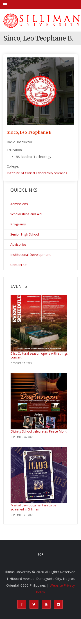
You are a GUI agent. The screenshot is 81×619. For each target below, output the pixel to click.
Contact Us (18, 264)
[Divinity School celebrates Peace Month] (39, 401)
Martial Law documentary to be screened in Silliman (33, 507)
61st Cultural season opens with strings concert (39, 355)
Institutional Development (30, 254)
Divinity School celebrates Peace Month (39, 431)
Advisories (18, 244)
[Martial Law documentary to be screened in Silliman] (39, 475)
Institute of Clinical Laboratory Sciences (37, 173)
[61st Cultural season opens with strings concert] (39, 323)
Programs (18, 224)
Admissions (19, 204)
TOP (40, 554)
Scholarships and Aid (26, 214)
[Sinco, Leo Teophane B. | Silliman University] (40, 20)
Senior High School (24, 234)
